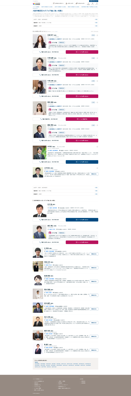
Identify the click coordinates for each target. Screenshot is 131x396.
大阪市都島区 (51, 278)
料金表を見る (61, 42)
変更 (96, 19)
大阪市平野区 (43, 366)
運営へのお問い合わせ (39, 390)
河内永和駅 (57, 320)
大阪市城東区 (51, 251)
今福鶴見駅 (59, 251)
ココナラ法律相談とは (39, 381)
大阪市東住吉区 (71, 365)
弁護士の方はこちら (93, 1)
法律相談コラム (37, 384)
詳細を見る (93, 174)
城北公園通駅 (59, 306)
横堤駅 (62, 150)
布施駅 (56, 333)
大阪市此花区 (48, 363)
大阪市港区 (58, 363)
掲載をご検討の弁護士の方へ (64, 388)
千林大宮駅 (62, 207)
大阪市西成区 (77, 365)
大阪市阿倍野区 (59, 365)
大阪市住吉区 (65, 365)
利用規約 (60, 383)
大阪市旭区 (55, 207)
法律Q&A (36, 383)
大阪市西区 (54, 363)
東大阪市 (51, 320)
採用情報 (83, 383)
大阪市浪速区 (75, 363)
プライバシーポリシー (63, 384)
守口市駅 (60, 229)
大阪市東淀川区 (88, 363)
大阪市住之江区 (37, 366)
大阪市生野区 (42, 365)
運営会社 (83, 381)
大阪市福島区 (42, 363)
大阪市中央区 (54, 366)
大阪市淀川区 (82, 365)
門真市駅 (56, 292)
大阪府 (50, 150)
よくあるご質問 (37, 388)
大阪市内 (36, 362)
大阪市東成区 (37, 365)
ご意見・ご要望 (61, 381)
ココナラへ (36, 1)
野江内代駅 (59, 278)
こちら (56, 31)
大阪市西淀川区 (81, 363)
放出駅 (58, 171)
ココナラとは (37, 386)
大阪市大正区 (63, 363)
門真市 (50, 292)
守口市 (54, 229)
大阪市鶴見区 (52, 39)
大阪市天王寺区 (69, 363)
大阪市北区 (49, 366)
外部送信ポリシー (62, 386)
